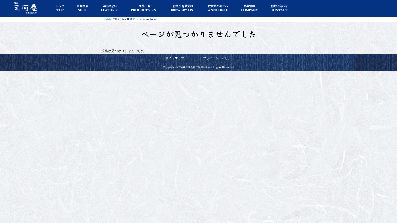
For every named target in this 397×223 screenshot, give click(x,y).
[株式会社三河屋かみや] (25, 14)
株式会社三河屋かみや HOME (119, 19)
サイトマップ (174, 58)
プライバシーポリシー (218, 58)
